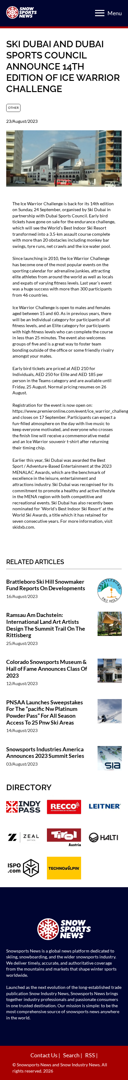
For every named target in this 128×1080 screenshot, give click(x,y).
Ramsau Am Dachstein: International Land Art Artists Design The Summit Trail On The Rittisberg (45, 625)
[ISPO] (23, 869)
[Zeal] (23, 838)
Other (13, 107)
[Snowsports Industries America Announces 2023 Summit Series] (110, 759)
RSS (90, 1055)
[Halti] (104, 838)
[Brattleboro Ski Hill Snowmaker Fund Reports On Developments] (110, 592)
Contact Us (44, 1055)
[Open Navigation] (99, 13)
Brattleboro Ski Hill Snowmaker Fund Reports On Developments (45, 585)
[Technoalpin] (64, 869)
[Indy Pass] (23, 807)
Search (71, 1055)
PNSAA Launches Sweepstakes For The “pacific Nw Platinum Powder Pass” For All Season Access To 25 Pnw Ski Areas (44, 712)
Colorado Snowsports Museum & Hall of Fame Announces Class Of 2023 (46, 669)
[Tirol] (64, 838)
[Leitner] (104, 807)
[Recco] (64, 807)
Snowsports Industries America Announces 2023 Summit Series (45, 752)
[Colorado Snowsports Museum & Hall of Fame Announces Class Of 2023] (110, 676)
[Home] (64, 930)
